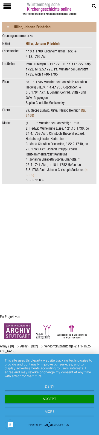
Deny (49, 386)
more (50, 411)
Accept (49, 399)
